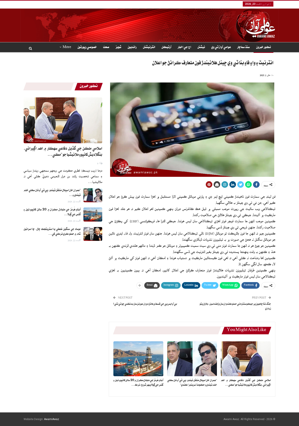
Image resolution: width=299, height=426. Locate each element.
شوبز (118, 48)
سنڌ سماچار (243, 48)
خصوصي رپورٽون (87, 48)
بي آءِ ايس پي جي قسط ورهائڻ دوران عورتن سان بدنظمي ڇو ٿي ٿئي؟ (145, 304)
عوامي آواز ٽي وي (221, 48)
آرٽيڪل (166, 48)
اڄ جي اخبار (184, 48)
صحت (106, 48)
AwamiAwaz (51, 419)
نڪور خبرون (263, 48)
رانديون (132, 48)
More (67, 48)
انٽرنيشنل (149, 48)
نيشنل (201, 48)
